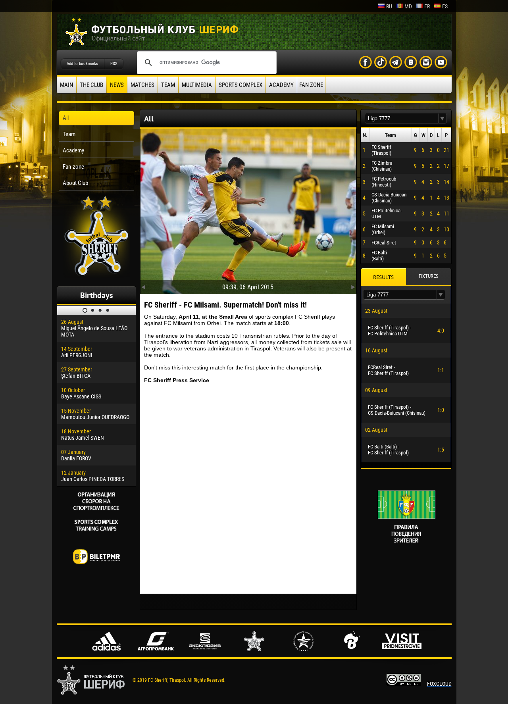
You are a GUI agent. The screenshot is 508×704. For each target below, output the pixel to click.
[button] (442, 118)
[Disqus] (248, 488)
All (66, 117)
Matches (142, 84)
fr (427, 6)
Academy (281, 84)
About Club (75, 183)
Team (168, 84)
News (117, 84)
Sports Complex (240, 84)
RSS (113, 63)
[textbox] (402, 118)
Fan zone (311, 84)
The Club (91, 84)
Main (66, 84)
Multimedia (197, 84)
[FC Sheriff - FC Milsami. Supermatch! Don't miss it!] (248, 209)
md (408, 6)
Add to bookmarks (82, 63)
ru (389, 6)
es (445, 6)
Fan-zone (73, 166)
